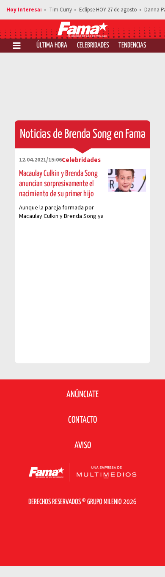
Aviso (82, 445)
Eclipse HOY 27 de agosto (108, 10)
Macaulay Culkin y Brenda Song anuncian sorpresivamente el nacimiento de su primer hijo (58, 184)
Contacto (82, 420)
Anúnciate (82, 394)
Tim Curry (60, 10)
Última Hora (51, 45)
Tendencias (132, 45)
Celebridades (93, 45)
